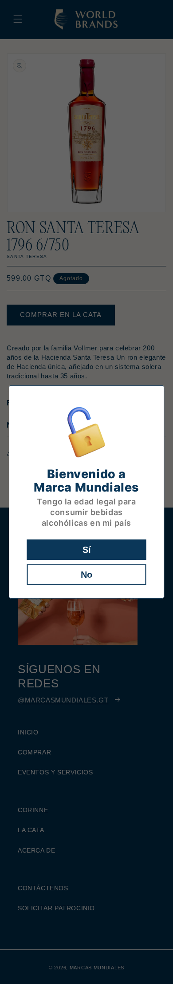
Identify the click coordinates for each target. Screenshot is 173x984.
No (86, 574)
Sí (87, 550)
